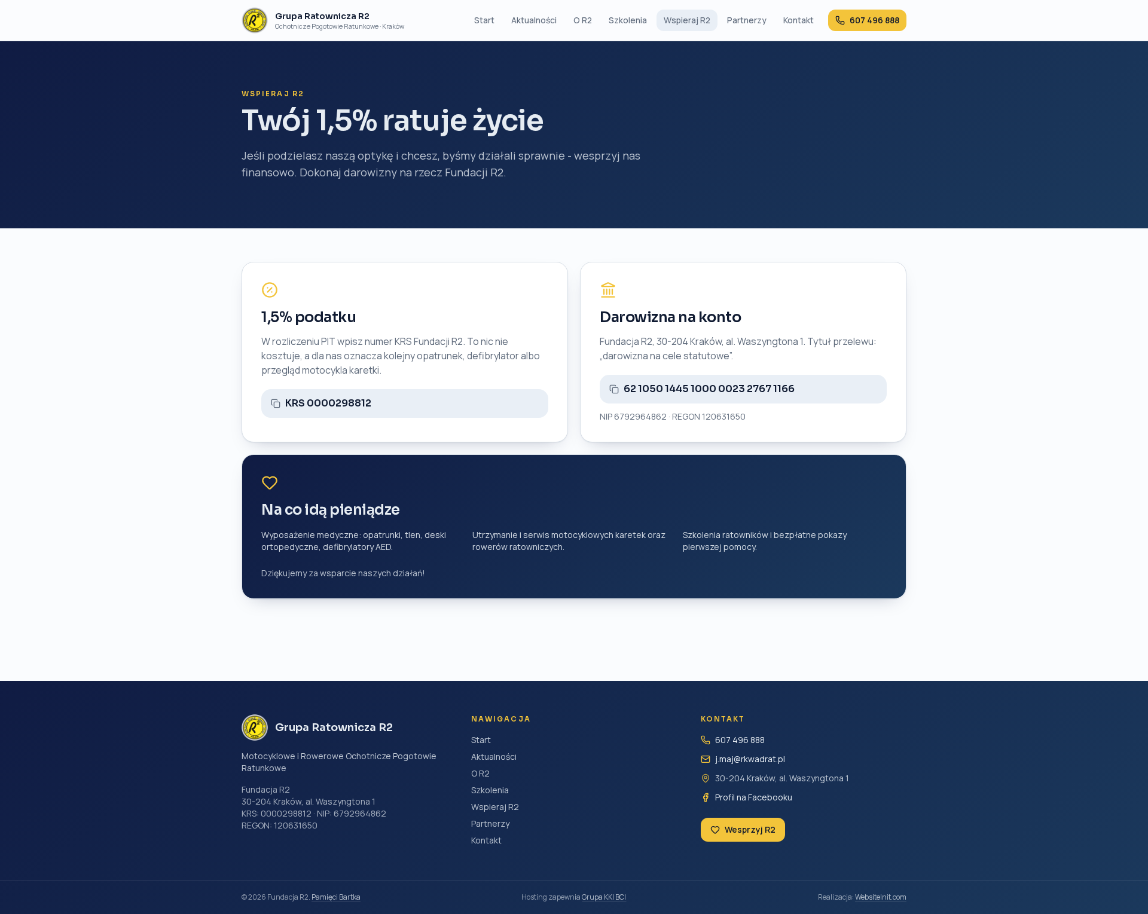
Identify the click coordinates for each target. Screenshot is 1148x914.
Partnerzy (747, 20)
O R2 (582, 20)
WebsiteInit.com (880, 897)
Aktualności (534, 20)
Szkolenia (628, 20)
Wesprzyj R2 (750, 829)
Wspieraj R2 (687, 20)
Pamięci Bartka (336, 897)
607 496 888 (740, 739)
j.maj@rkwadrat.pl (750, 759)
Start (484, 20)
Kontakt (798, 20)
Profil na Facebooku (753, 797)
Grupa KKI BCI (604, 897)
